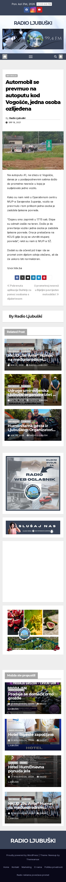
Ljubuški (26, 351)
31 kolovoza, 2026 (23, 704)
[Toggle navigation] (30, 56)
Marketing (27, 867)
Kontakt (15, 867)
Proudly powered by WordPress (22, 855)
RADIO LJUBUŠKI (33, 23)
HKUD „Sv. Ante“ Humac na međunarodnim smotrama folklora (30, 359)
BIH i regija (12, 76)
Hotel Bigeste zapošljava (31, 734)
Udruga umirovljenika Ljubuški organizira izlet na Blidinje (33, 394)
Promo (23, 763)
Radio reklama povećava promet (33, 875)
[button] (55, 56)
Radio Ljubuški (17, 118)
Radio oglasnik (16, 690)
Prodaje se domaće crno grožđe (31, 696)
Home (6, 867)
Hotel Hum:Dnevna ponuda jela (26, 769)
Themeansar (32, 859)
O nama (38, 867)
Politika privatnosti (54, 867)
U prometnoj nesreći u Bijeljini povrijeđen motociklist (46, 290)
